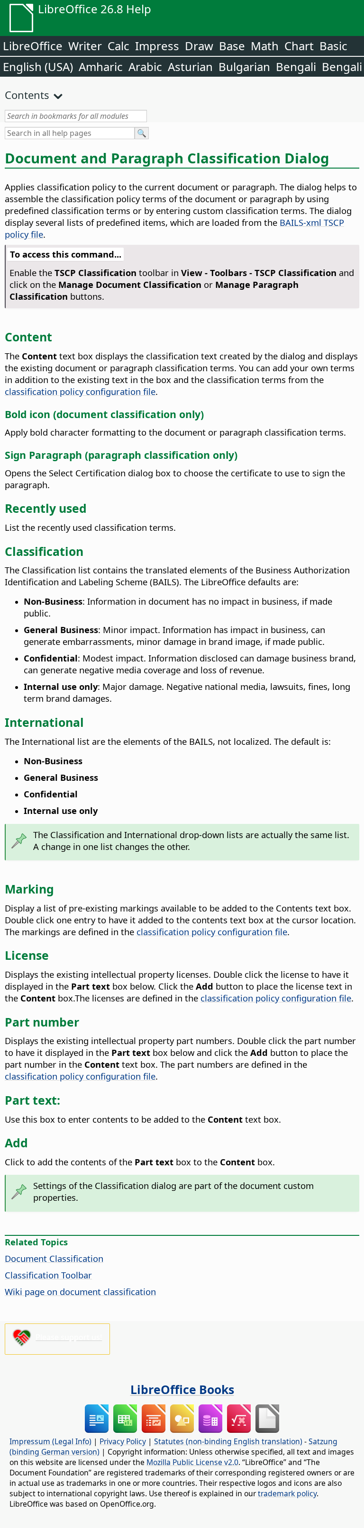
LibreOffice (33, 46)
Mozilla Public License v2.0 (192, 1462)
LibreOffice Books (182, 1389)
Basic (333, 46)
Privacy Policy (123, 1441)
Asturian (190, 66)
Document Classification (54, 1258)
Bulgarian (244, 66)
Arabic (145, 66)
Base (232, 46)
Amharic (101, 66)
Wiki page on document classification (80, 1291)
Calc (118, 46)
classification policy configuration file (80, 391)
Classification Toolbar (48, 1275)
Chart (299, 46)
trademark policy (287, 1493)
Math (265, 46)
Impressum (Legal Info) (50, 1441)
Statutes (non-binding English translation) (228, 1441)
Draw (199, 46)
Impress (157, 46)
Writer (85, 46)
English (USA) (38, 66)
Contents (27, 95)
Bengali (296, 66)
